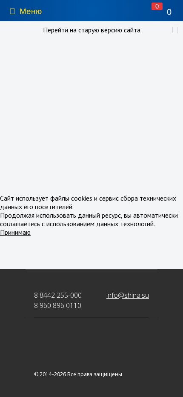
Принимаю (15, 232)
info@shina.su (127, 295)
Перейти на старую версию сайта (91, 30)
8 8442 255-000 (58, 295)
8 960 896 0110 (57, 305)
